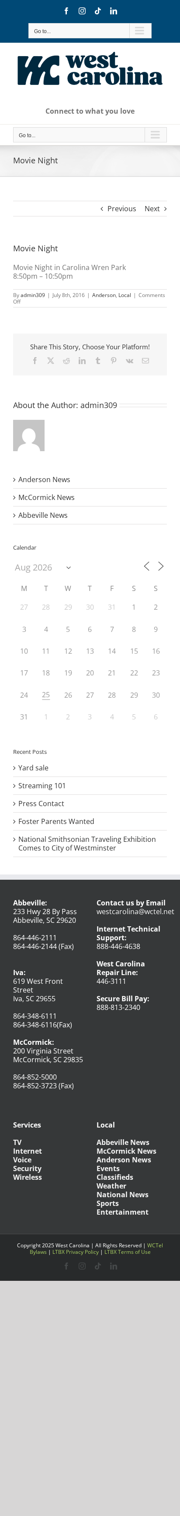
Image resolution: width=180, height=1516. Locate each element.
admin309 (33, 295)
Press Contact (41, 803)
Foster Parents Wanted (56, 821)
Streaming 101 (42, 785)
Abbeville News (43, 515)
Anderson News (44, 479)
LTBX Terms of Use (127, 1252)
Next (152, 208)
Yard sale (33, 768)
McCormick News (46, 497)
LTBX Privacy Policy (75, 1252)
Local (124, 295)
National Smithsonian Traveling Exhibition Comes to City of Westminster (87, 843)
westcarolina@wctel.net (135, 911)
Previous (121, 208)
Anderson (104, 295)
